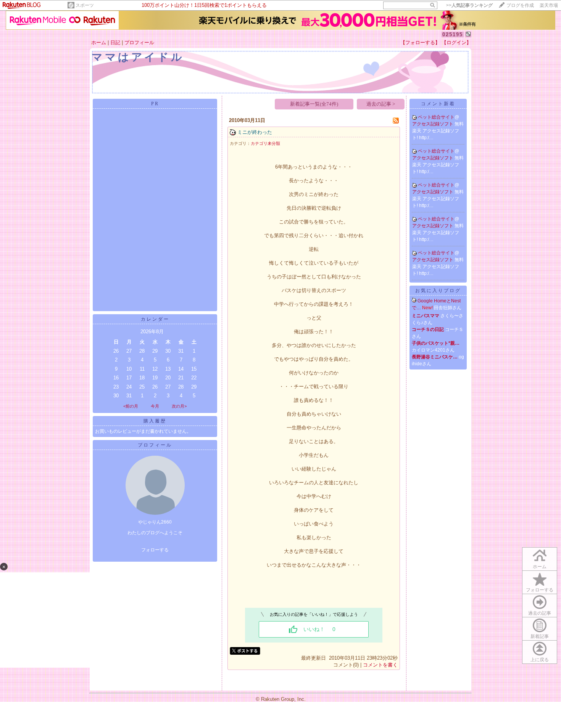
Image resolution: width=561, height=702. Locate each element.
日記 (115, 42)
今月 (155, 406)
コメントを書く (380, 665)
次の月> (179, 406)
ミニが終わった (254, 132)
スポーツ (85, 5)
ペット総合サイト (436, 117)
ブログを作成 (520, 5)
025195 (452, 34)
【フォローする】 (420, 42)
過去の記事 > (380, 104)
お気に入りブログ (438, 290)
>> (469, 5)
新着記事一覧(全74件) (314, 104)
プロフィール (139, 42)
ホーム (98, 42)
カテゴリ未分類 (265, 143)
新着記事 (539, 636)
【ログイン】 (456, 42)
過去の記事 (539, 613)
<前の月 (130, 406)
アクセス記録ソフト (433, 124)
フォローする (155, 550)
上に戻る (539, 659)
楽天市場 (549, 5)
